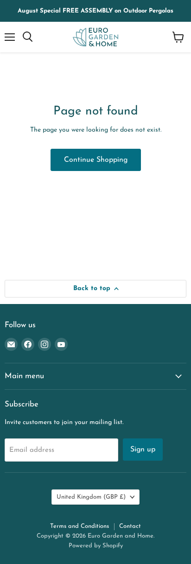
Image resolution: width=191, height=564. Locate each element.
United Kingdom (91, 497)
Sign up (142, 449)
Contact (130, 526)
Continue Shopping (95, 160)
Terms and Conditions (79, 526)
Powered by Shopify (96, 546)
